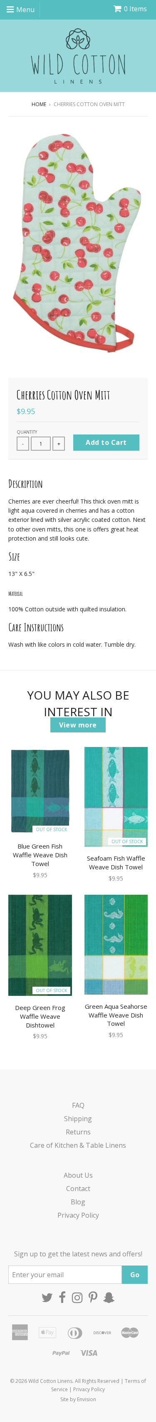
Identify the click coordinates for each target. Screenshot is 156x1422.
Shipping (78, 1118)
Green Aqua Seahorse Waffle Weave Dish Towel (116, 1015)
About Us (78, 1175)
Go (134, 1274)
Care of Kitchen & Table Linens (78, 1145)
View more (78, 725)
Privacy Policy (78, 1215)
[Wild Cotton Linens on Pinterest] (93, 1297)
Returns (78, 1132)
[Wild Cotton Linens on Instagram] (77, 1297)
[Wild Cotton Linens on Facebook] (62, 1297)
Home (39, 104)
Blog (78, 1201)
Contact (78, 1188)
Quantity (27, 432)
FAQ (78, 1105)
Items (135, 8)
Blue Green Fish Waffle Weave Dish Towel (40, 855)
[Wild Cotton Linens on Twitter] (47, 1297)
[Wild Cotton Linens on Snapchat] (109, 1297)
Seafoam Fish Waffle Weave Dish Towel (116, 862)
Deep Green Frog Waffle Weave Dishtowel (40, 1016)
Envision (86, 1399)
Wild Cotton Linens (50, 1381)
